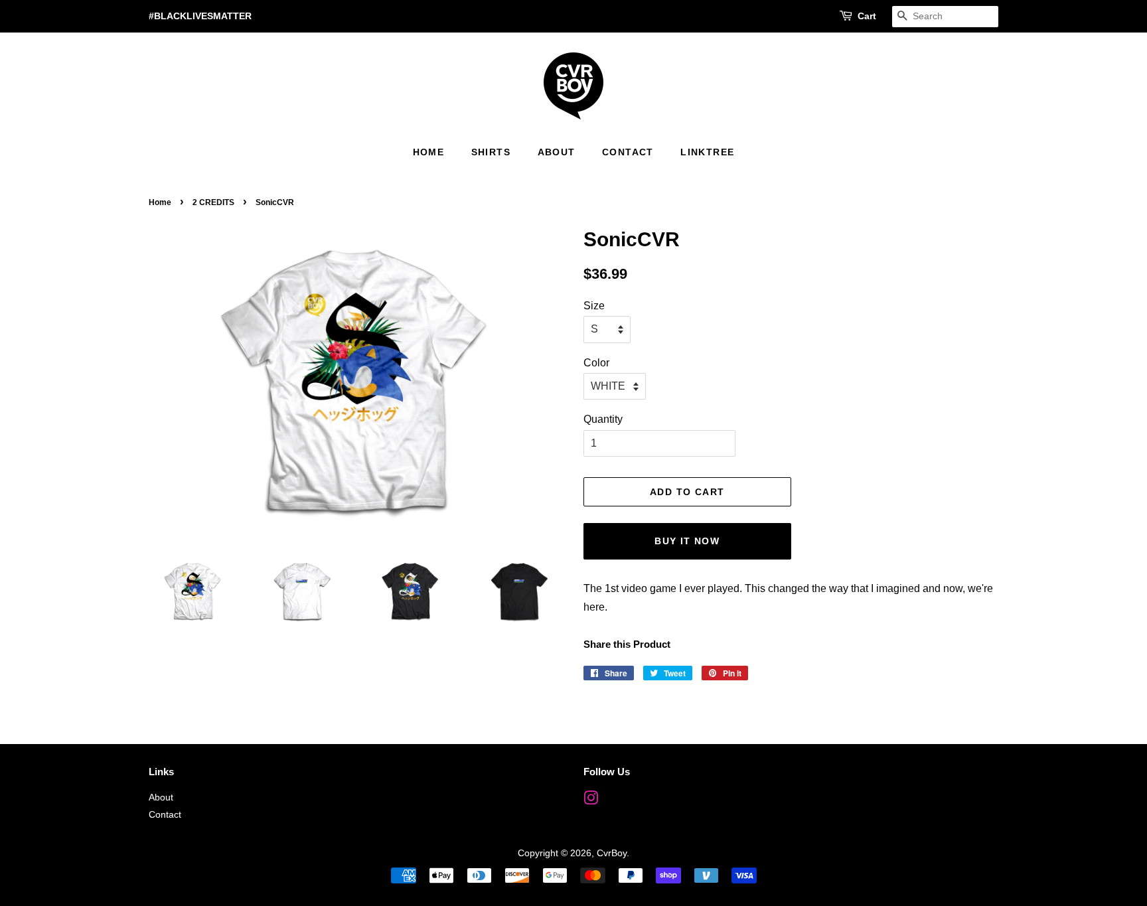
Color (596, 362)
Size (594, 305)
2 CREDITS (213, 202)
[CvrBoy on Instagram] (590, 801)
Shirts (490, 152)
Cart (867, 16)
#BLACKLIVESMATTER (200, 16)
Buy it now (687, 541)
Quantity (603, 419)
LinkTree (707, 152)
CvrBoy (612, 853)
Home (429, 152)
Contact (628, 152)
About (556, 152)
